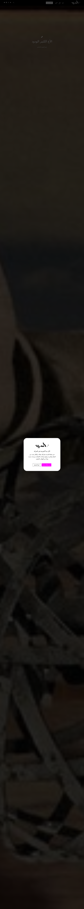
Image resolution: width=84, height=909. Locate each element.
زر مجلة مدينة (46, 465)
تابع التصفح (37, 465)
